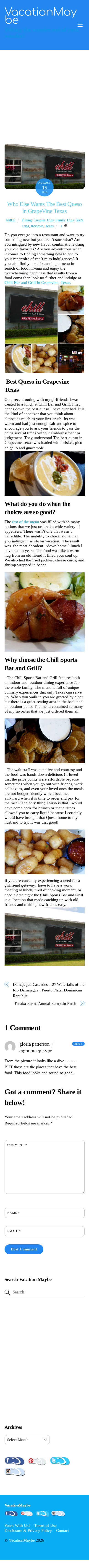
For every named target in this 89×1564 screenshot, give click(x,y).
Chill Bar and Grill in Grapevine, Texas (37, 282)
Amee (11, 220)
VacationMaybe (22, 1540)
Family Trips (64, 220)
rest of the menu (26, 522)
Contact (62, 1530)
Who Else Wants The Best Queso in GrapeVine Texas (44, 208)
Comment (17, 1145)
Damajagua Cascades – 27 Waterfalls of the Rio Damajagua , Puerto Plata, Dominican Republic (48, 990)
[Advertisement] (44, 96)
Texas (49, 226)
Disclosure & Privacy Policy (28, 1530)
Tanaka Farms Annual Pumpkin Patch (45, 1003)
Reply (78, 1043)
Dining (27, 220)
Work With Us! (17, 1525)
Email (14, 1231)
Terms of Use (45, 1525)
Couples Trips (44, 220)
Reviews (37, 226)
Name (13, 1213)
